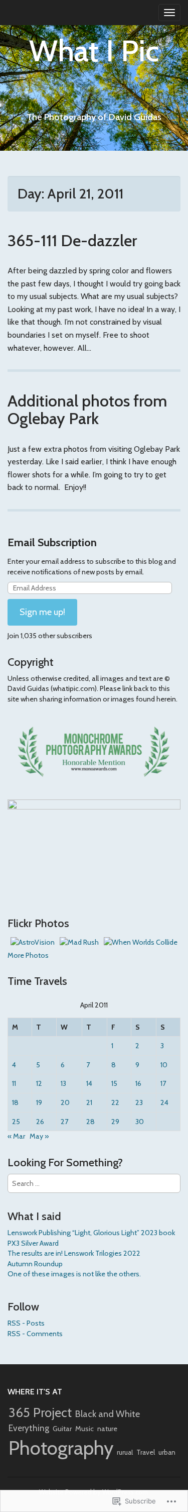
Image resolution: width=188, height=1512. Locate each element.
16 (138, 1083)
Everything (29, 1428)
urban (166, 1452)
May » (39, 1136)
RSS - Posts (26, 1323)
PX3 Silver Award (33, 1243)
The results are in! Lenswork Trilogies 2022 (74, 1253)
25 (16, 1121)
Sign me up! (42, 612)
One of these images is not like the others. (74, 1273)
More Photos (28, 955)
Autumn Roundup (35, 1263)
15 (114, 1083)
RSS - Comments (35, 1333)
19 (39, 1102)
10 (163, 1064)
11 (14, 1083)
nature (107, 1428)
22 (115, 1102)
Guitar (62, 1428)
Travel (145, 1452)
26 (40, 1121)
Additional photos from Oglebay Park (87, 409)
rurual (125, 1452)
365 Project (40, 1412)
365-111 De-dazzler (72, 240)
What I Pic (94, 50)
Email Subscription (52, 543)
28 (90, 1121)
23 (139, 1102)
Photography (61, 1448)
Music (84, 1428)
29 (115, 1121)
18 (15, 1102)
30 (139, 1121)
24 (164, 1102)
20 (65, 1102)
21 (89, 1102)
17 (163, 1083)
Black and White (107, 1414)
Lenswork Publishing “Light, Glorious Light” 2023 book (91, 1232)
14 (89, 1083)
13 (63, 1083)
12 (39, 1083)
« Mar (16, 1136)
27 (64, 1121)
